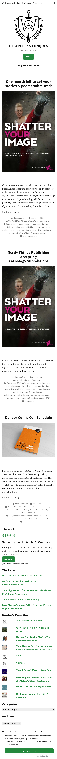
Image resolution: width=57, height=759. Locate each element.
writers (48, 519)
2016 (18, 224)
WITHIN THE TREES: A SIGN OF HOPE (22, 575)
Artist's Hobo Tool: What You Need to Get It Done (28, 507)
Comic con (37, 516)
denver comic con (34, 386)
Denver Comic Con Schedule (28, 417)
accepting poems (28, 224)
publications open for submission (27, 392)
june (48, 386)
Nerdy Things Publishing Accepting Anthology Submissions (28, 256)
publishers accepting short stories (18, 395)
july (43, 386)
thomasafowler (20, 218)
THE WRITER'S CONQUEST (28, 46)
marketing (8, 519)
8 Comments (30, 401)
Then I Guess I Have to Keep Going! (20, 599)
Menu (29, 56)
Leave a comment (30, 236)
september (24, 230)
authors (16, 516)
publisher (45, 227)
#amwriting (11, 224)
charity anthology (18, 386)
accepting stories (44, 224)
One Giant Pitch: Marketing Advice (21, 510)
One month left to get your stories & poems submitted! (28, 83)
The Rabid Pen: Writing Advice (20, 221)
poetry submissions (41, 389)
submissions (47, 230)
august (7, 386)
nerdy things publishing (24, 227)
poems (38, 227)
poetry (29, 389)
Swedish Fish (20, 380)
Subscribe (8, 559)
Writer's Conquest (41, 221)
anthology (9, 227)
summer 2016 (44, 398)
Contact (20, 663)
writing (43, 233)
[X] (14, 535)
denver (45, 516)
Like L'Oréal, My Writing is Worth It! (35, 686)
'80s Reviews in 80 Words (29, 620)
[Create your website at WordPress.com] (28, 3)
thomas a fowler (16, 233)
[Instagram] (9, 535)
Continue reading (11, 212)
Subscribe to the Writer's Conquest (27, 542)
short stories (35, 230)
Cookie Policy (15, 744)
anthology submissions (41, 383)
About (19, 655)
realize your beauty (10, 230)
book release (26, 516)
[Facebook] (4, 535)
